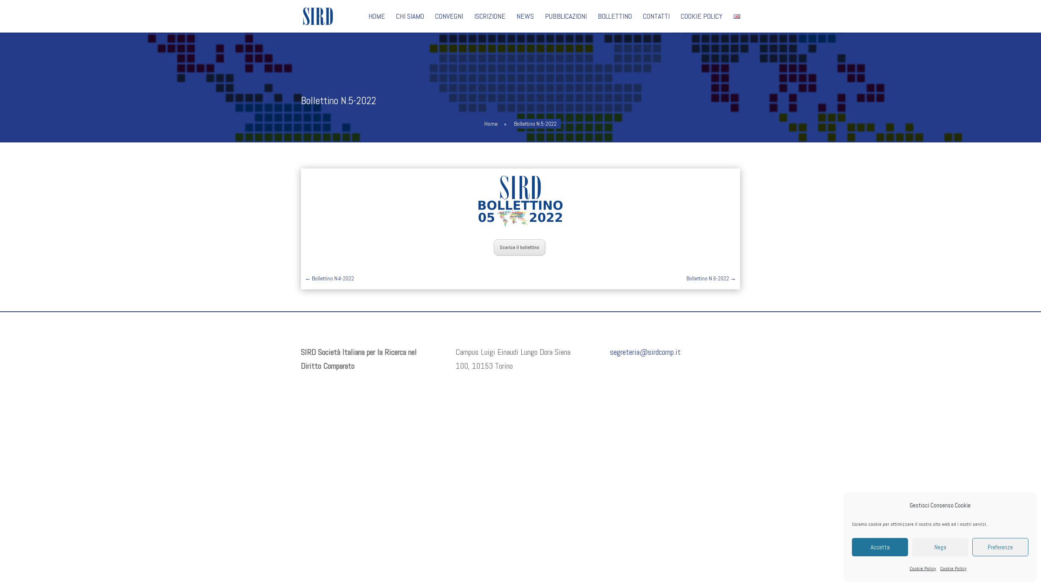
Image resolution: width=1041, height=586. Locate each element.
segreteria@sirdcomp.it (645, 352)
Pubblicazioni (566, 17)
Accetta (880, 547)
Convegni (449, 17)
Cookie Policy (923, 568)
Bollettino (615, 17)
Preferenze (1000, 547)
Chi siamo (410, 17)
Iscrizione (489, 17)
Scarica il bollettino (519, 247)
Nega (940, 547)
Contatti (656, 17)
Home (376, 17)
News (525, 17)
